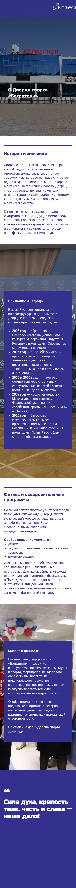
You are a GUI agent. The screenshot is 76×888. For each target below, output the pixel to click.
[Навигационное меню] (70, 6)
